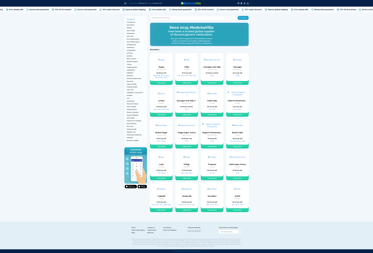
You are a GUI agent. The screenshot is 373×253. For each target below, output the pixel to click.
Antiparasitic (131, 50)
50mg (158, 75)
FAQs (133, 232)
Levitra (161, 101)
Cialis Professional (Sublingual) (241, 101)
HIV (128, 98)
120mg (167, 75)
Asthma (129, 56)
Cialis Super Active (237, 164)
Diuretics (130, 75)
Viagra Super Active (187, 133)
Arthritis (130, 53)
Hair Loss (130, 89)
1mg (210, 173)
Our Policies (167, 227)
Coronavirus (131, 22)
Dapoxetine (186, 167)
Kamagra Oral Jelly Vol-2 (188, 101)
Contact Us (151, 227)
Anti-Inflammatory (133, 42)
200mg (166, 77)
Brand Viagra (161, 133)
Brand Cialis (237, 133)
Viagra (161, 67)
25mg (154, 75)
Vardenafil (161, 103)
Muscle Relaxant (132, 115)
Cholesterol (131, 70)
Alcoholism (131, 25)
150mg (161, 77)
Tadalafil (186, 69)
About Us (150, 232)
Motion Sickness (133, 112)
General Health (132, 87)
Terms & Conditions (170, 230)
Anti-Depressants (133, 39)
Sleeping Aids (131, 129)
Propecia (212, 164)
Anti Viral (130, 36)
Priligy (187, 164)
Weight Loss (131, 132)
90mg (190, 173)
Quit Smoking (131, 123)
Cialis (186, 67)
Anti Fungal (131, 30)
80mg (194, 75)
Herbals (129, 95)
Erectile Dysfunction (134, 78)
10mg (178, 75)
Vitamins (130, 137)
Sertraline (212, 196)
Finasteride (212, 167)
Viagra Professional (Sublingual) (216, 133)
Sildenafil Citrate (161, 69)
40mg (186, 75)
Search (244, 18)
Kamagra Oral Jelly (212, 67)
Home (133, 227)
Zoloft (237, 196)
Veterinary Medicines (134, 135)
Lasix (161, 164)
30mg (182, 173)
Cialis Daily (212, 101)
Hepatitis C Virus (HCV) (135, 92)
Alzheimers (131, 33)
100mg (163, 75)
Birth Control (131, 58)
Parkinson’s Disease (134, 120)
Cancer (129, 64)
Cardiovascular (132, 67)
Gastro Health (132, 84)
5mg (214, 109)
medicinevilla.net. (185, 251)
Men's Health (131, 106)
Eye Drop (130, 81)
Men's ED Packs (132, 104)
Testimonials (151, 230)
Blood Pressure (132, 61)
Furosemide (161, 167)
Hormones (130, 101)
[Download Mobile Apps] (135, 165)
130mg (157, 77)
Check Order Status (138, 230)
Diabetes (130, 73)
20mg (182, 75)
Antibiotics (130, 47)
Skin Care (130, 126)
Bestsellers (131, 19)
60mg (191, 75)
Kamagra (237, 67)
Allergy (129, 27)
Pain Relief (130, 118)
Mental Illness (132, 109)
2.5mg (210, 109)
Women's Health (133, 140)
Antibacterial (131, 44)
